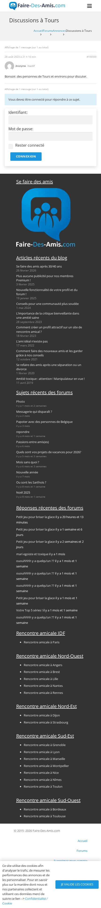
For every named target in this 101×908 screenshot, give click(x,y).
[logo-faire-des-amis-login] (37, 6)
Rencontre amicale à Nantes (43, 686)
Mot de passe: (20, 129)
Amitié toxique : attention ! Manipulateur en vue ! (50, 379)
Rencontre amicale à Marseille (44, 759)
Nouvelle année (27, 472)
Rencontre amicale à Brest (42, 672)
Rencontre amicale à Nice (41, 772)
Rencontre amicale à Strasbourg (46, 722)
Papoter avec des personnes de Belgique (44, 422)
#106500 (92, 56)
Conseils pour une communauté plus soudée (47, 304)
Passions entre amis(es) (32, 442)
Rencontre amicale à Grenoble (45, 745)
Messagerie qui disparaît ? (34, 411)
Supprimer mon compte (70, 861)
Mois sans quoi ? (27, 462)
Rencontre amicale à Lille (41, 679)
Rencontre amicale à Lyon (42, 752)
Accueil (38, 30)
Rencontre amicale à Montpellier (46, 766)
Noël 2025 (23, 492)
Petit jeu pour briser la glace (35, 517)
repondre (22, 432)
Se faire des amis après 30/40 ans (39, 266)
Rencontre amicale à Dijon (42, 715)
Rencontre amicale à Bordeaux (45, 809)
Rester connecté (29, 145)
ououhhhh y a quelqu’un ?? (35, 561)
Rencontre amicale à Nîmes (43, 780)
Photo (20, 401)
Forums (48, 30)
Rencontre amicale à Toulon (43, 786)
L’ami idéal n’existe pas (32, 341)
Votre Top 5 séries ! (29, 610)
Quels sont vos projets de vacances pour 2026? (48, 452)
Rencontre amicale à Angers (43, 665)
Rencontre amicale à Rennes (43, 693)
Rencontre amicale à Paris (41, 642)
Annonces (59, 30)
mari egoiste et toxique (32, 554)
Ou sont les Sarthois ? (31, 482)
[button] (89, 6)
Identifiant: (17, 112)
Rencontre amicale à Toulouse (45, 816)
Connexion (26, 156)
